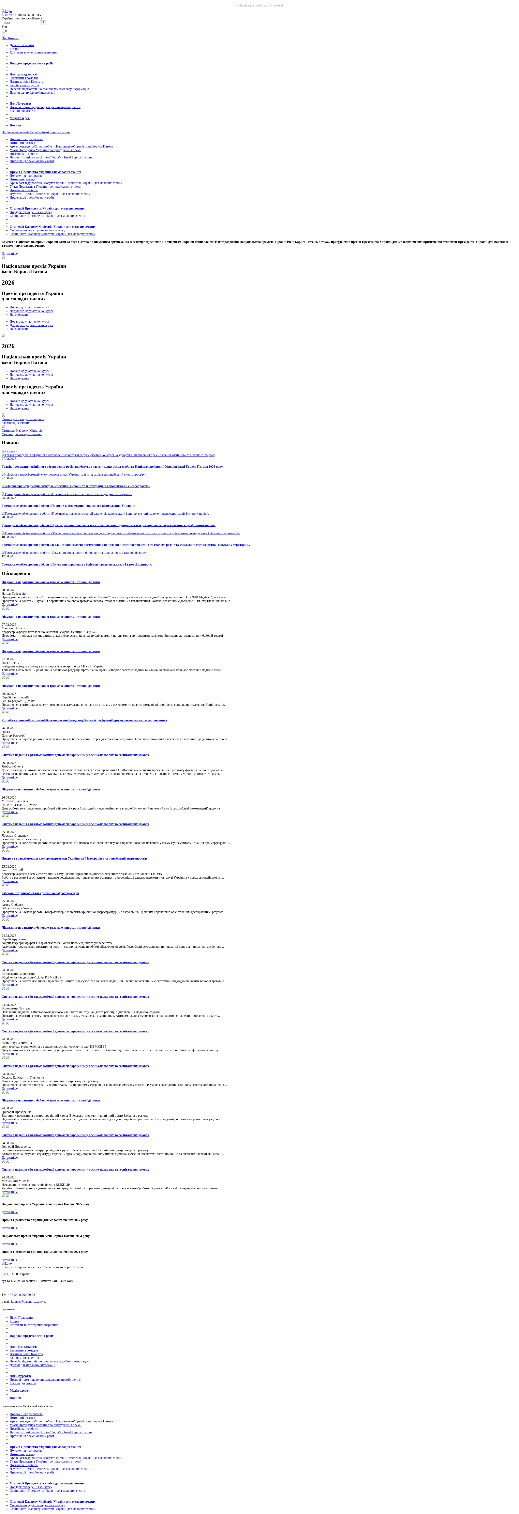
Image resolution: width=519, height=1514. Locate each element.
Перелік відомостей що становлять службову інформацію (49, 89)
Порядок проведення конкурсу (31, 212)
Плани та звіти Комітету (26, 81)
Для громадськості (23, 74)
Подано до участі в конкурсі (29, 307)
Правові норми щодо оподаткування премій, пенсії (45, 107)
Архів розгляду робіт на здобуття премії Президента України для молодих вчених (66, 183)
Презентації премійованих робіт (32, 161)
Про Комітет (10, 38)
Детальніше (10, 253)
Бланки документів (23, 110)
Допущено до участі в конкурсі (31, 311)
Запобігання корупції (24, 85)
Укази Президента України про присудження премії (45, 150)
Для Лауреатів (20, 103)
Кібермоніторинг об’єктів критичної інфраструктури (40, 893)
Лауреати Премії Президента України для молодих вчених (50, 194)
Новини (15, 125)
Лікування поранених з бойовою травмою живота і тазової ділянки (51, 582)
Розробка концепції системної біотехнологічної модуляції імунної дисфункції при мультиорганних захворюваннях (84, 720)
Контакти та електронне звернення (34, 52)
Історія (14, 48)
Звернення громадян (24, 78)
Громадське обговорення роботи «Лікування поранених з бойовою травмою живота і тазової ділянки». (77, 564)
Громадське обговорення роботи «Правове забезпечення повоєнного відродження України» (68, 505)
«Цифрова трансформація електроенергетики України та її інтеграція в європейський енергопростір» (76, 486)
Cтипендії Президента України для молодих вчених (23, 420)
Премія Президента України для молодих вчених (45, 172)
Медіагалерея (20, 118)
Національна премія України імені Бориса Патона (36, 132)
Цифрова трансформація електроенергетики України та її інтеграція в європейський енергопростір (74, 858)
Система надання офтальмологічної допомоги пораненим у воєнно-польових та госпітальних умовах (75, 755)
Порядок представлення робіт (32, 63)
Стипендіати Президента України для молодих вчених (47, 215)
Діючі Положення (22, 45)
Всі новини (9, 451)
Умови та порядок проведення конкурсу (37, 230)
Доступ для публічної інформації (32, 92)
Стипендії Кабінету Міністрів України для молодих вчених (52, 226)
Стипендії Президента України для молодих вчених (47, 208)
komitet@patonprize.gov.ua (28, 1301)
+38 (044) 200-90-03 (21, 1294)
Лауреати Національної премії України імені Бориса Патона (51, 157)
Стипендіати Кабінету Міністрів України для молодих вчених (52, 234)
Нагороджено (19, 314)
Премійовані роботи (24, 153)
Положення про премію (26, 139)
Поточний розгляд (22, 142)
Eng (4, 30)
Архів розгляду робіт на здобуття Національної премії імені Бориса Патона (61, 146)
